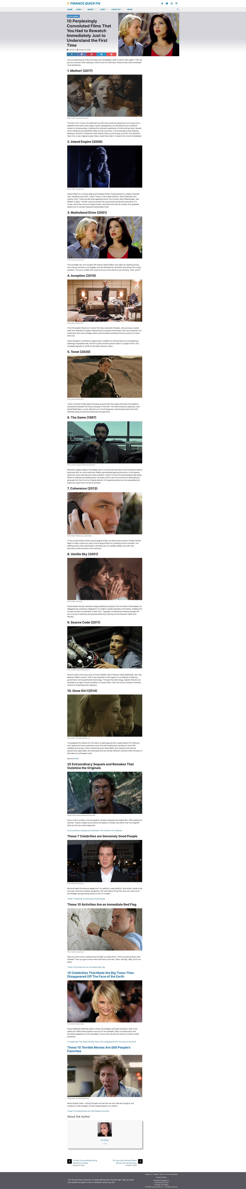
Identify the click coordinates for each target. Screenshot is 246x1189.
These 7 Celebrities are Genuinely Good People (86, 899)
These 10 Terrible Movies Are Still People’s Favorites (88, 1111)
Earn (78, 9)
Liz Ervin (72, 50)
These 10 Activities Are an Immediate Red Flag (86, 967)
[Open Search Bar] (178, 9)
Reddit (76, 758)
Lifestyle (116, 9)
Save (102, 9)
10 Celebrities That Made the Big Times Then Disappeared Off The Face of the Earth (101, 1042)
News (129, 9)
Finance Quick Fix (85, 3)
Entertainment (73, 16)
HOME (69, 9)
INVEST (91, 9)
